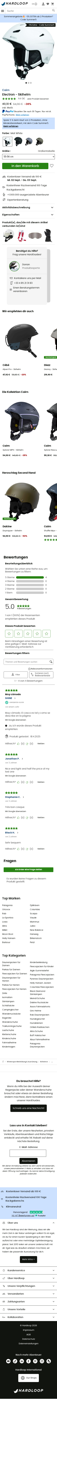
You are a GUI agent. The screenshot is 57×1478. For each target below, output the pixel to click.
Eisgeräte (6, 1018)
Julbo (32, 926)
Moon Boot (7, 934)
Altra (4, 926)
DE (33, 4)
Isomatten (7, 997)
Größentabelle (46, 151)
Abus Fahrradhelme (40, 1040)
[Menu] (2, 11)
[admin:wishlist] (51, 166)
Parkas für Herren (11, 985)
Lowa (4, 922)
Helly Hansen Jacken (40, 983)
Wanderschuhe (10, 1022)
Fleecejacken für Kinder (42, 967)
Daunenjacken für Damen (11, 964)
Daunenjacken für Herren (11, 979)
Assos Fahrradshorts (40, 1007)
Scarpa (33, 914)
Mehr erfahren (10, 126)
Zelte (4, 993)
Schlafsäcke (8, 1006)
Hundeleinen (36, 1023)
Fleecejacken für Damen (14, 974)
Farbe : (12, 133)
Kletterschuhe (9, 1034)
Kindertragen (8, 1047)
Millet (4, 930)
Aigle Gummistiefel (39, 971)
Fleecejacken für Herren (14, 989)
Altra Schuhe (36, 1031)
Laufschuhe (8, 1030)
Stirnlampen (8, 1002)
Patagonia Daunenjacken (37, 1045)
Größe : (6, 151)
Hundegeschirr (37, 1019)
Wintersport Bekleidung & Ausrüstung (22, 1062)
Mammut (34, 922)
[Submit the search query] (54, 11)
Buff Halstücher (38, 1035)
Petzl (32, 942)
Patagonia (7, 905)
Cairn (6, 90)
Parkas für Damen (11, 970)
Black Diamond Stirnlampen (37, 992)
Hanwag (34, 934)
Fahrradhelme (9, 1043)
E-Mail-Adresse (28, 1147)
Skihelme (44, 1062)
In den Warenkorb (25, 166)
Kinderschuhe (9, 1039)
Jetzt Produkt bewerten (38, 99)
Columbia (35, 910)
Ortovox (6, 910)
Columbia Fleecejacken (42, 987)
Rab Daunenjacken (39, 1015)
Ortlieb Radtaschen (39, 1027)
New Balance (36, 930)
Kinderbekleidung (38, 962)
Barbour (6, 942)
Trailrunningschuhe (12, 1026)
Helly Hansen (8, 938)
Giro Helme (35, 1011)
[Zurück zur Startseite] (4, 1062)
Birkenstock (36, 938)
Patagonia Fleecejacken (42, 975)
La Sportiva (7, 918)
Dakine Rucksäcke (39, 1003)
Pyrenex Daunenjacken (41, 979)
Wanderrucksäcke (11, 1014)
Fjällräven (34, 905)
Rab (4, 914)
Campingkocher (10, 1010)
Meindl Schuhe (37, 998)
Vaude (33, 918)
